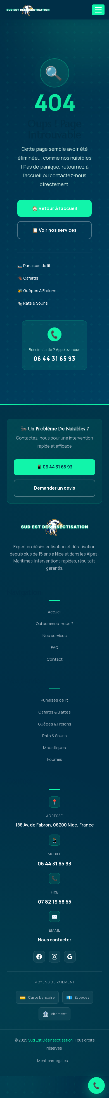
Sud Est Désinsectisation (50, 1040)
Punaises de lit (54, 700)
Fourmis (54, 759)
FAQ (54, 647)
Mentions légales (52, 1060)
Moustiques (54, 747)
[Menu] (98, 9)
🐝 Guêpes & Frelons (36, 290)
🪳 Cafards (27, 278)
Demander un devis (54, 488)
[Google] (70, 957)
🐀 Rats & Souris (32, 303)
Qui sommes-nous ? (55, 623)
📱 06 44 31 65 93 (54, 467)
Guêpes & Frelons (54, 724)
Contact (55, 659)
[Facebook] (39, 957)
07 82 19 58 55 (54, 901)
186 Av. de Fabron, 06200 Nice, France (54, 825)
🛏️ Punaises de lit (34, 265)
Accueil (54, 612)
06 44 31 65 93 (54, 358)
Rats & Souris (54, 735)
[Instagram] (54, 957)
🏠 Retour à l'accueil (54, 208)
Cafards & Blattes (54, 712)
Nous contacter (54, 940)
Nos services (54, 635)
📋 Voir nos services (54, 230)
